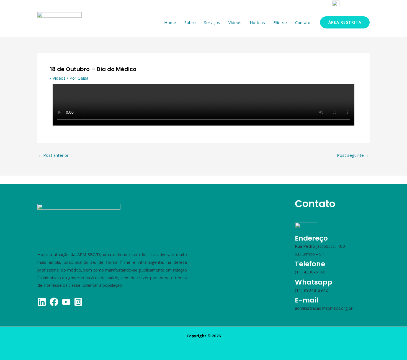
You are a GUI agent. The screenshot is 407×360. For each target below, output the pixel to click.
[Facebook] (301, 4)
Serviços (212, 22)
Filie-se (280, 22)
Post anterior (53, 155)
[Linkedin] (312, 4)
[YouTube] (323, 4)
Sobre (190, 22)
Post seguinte (353, 155)
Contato (302, 22)
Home (170, 22)
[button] (345, 22)
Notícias (257, 22)
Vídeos (234, 22)
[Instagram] (291, 4)
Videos (59, 78)
